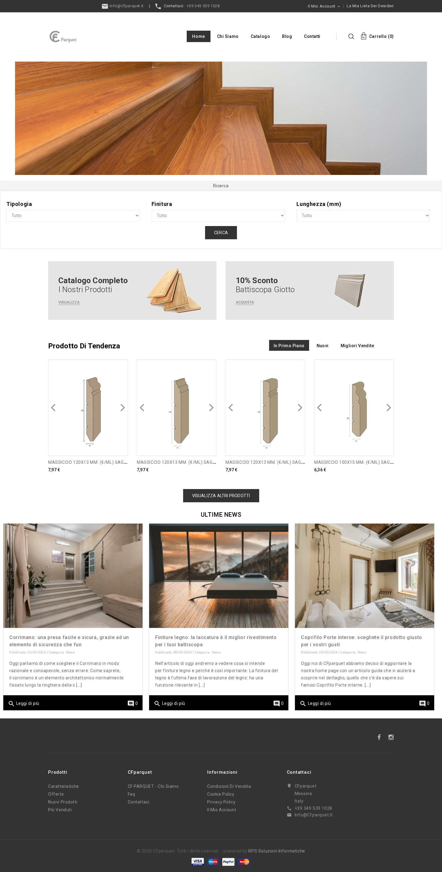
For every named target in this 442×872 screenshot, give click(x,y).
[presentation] (53, 407)
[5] (221, 118)
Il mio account (221, 809)
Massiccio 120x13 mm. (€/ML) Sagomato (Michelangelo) (201, 462)
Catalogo (260, 36)
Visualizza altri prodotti (221, 495)
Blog (287, 36)
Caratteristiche (63, 786)
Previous (28, 113)
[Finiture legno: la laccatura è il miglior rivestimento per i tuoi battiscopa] (218, 576)
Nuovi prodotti (62, 802)
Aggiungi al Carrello (88, 444)
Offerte (56, 794)
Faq (131, 794)
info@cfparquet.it (126, 6)
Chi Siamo (228, 36)
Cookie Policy (221, 794)
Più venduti (60, 809)
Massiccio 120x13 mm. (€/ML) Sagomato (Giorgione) (107, 462)
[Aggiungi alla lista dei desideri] (119, 391)
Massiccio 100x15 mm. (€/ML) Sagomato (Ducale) (370, 462)
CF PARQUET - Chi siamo (153, 786)
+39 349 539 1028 (203, 6)
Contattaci (138, 802)
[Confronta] (119, 378)
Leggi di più (23, 703)
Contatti (312, 36)
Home (198, 36)
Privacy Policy (221, 802)
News (70, 652)
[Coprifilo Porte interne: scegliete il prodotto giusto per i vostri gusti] (364, 576)
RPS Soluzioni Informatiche (276, 851)
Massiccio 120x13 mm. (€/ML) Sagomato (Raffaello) (285, 462)
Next (414, 113)
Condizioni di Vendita (229, 786)
